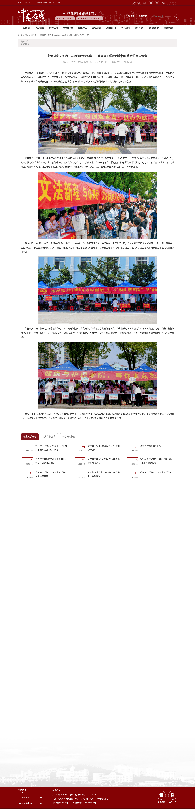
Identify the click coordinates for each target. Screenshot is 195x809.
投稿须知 (56, 795)
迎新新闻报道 (79, 35)
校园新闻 (39, 28)
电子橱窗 (125, 28)
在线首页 (25, 28)
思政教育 (154, 28)
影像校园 (82, 28)
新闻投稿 (143, 16)
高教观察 (168, 28)
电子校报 (172, 802)
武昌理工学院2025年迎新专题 (60, 35)
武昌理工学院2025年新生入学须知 (156, 472)
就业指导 (139, 28)
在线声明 (73, 795)
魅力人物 (54, 28)
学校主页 (130, 16)
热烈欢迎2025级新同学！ (152, 446)
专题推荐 (68, 28)
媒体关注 (96, 28)
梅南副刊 (111, 28)
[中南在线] (31, 15)
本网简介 (64, 795)
